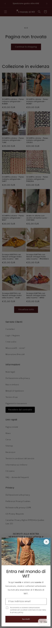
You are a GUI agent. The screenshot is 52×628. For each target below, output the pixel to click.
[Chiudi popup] (46, 542)
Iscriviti (26, 619)
